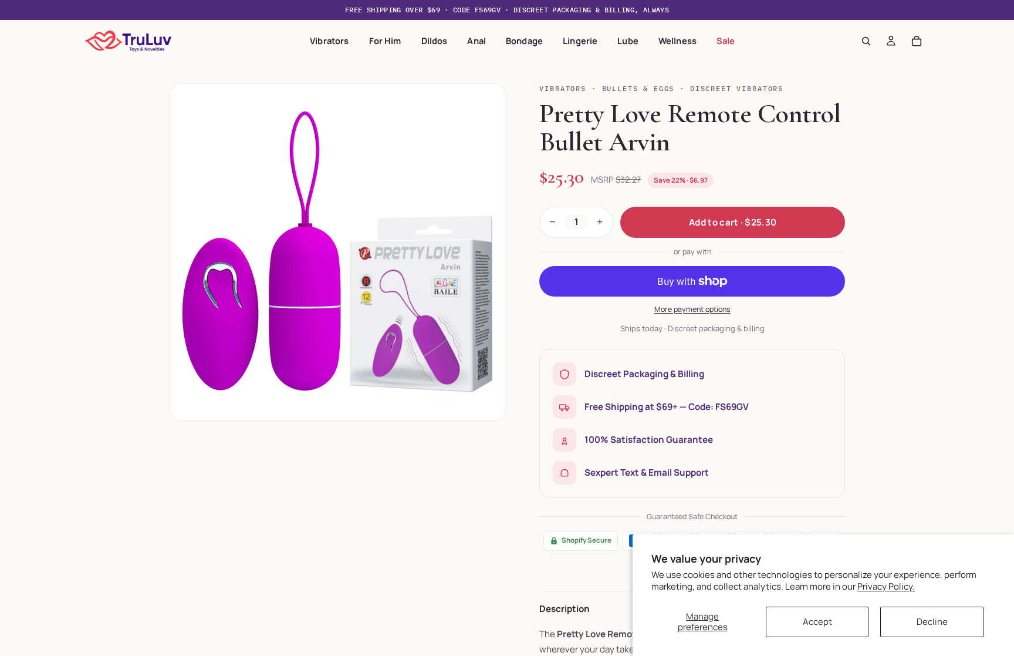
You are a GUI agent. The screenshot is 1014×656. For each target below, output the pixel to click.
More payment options (692, 309)
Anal (476, 40)
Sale (725, 40)
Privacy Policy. (886, 586)
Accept (817, 621)
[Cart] (917, 41)
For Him (385, 40)
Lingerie (580, 40)
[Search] (866, 41)
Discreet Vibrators (736, 88)
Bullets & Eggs (638, 88)
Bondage (524, 40)
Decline (932, 621)
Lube (627, 40)
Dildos (434, 40)
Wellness (677, 40)
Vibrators (329, 40)
